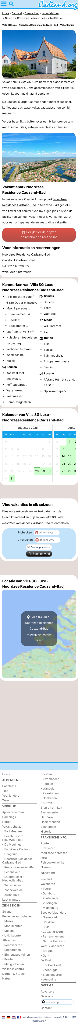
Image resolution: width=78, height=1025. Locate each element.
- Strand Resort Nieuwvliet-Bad (13, 878)
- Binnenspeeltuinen (16, 954)
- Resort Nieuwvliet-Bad (18, 867)
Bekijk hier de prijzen (39, 234)
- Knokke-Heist (51, 965)
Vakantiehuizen (12, 826)
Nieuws (46, 867)
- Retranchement (52, 936)
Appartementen (13, 812)
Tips (5, 791)
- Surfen (46, 803)
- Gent (45, 955)
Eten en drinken (51, 807)
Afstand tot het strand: (59, 379)
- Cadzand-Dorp (52, 931)
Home (6, 774)
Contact (46, 1008)
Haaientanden (50, 822)
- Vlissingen (49, 903)
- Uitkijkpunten (12, 935)
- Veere (46, 888)
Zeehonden (48, 827)
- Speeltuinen (11, 950)
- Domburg (48, 893)
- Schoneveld (11, 872)
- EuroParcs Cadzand (16, 849)
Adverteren (48, 991)
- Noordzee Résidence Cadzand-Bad (17, 860)
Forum (45, 857)
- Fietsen (47, 784)
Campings (9, 817)
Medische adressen (54, 853)
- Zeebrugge (49, 970)
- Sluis (45, 927)
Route (45, 843)
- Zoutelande (49, 898)
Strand (7, 911)
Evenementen (50, 812)
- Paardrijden (50, 793)
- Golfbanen (49, 798)
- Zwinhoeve (10, 895)
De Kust (46, 960)
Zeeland (46, 879)
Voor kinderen (11, 795)
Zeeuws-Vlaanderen (54, 912)
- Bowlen (8, 959)
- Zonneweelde (12, 890)
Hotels (6, 822)
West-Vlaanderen (52, 946)
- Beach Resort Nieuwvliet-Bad (12, 838)
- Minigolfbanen (13, 964)
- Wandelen (48, 788)
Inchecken (25, 532)
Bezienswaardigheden (17, 916)
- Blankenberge (51, 974)
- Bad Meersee (12, 831)
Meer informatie (20, 272)
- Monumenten (12, 926)
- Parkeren (48, 848)
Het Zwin (47, 817)
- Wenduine (48, 979)
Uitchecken (25, 539)
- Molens (8, 930)
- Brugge (47, 951)
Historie (46, 831)
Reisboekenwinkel (53, 862)
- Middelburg (49, 908)
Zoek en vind (41, 553)
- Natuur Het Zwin (53, 941)
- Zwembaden (50, 779)
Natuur (7, 978)
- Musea (8, 921)
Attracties (9, 940)
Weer (5, 800)
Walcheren (48, 884)
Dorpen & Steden (14, 973)
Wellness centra (13, 969)
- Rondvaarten (12, 945)
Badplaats (9, 786)
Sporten (46, 774)
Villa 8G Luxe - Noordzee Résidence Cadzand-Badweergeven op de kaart (39, 628)
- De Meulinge (12, 844)
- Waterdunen (11, 885)
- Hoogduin (9, 854)
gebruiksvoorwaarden (32, 1017)
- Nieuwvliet (49, 917)
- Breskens (48, 922)
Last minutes (11, 899)
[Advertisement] (39, 491)
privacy (47, 1017)
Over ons (47, 996)
